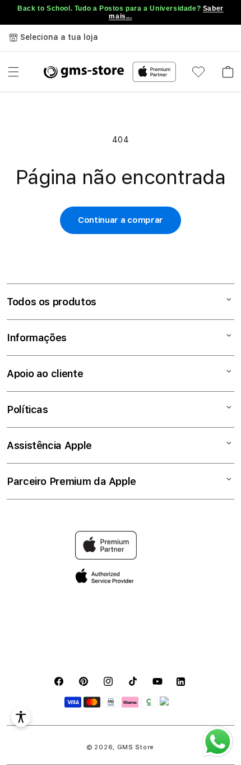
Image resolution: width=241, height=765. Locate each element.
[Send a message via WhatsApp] (217, 741)
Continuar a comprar (120, 220)
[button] (13, 71)
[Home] (84, 72)
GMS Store (135, 747)
